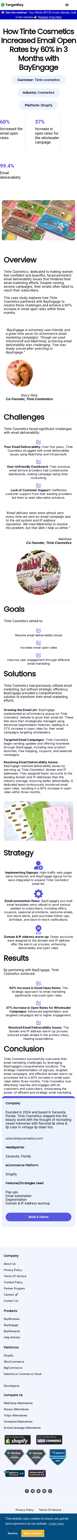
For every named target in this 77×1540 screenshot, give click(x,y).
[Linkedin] (33, 1491)
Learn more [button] (56, 1523)
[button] (38, 79)
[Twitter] (38, 1491)
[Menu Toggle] (67, 5)
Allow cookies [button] (33, 1533)
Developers (11, 1385)
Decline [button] (12, 1533)
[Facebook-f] (27, 1491)
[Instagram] (50, 1491)
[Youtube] (44, 1491)
